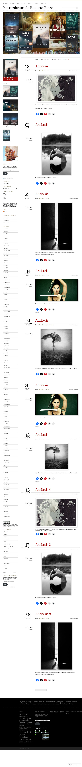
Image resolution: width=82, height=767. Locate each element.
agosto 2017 (6, 406)
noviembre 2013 (7, 516)
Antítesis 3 (43, 545)
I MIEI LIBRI (30, 3)
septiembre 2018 (7, 375)
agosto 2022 (6, 260)
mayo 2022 (6, 267)
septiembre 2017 (7, 404)
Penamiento (23, 730)
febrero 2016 (6, 450)
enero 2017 (6, 423)
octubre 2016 (6, 431)
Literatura (6, 551)
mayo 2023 (6, 238)
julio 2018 (5, 379)
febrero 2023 (6, 245)
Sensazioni (5, 194)
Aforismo (6, 531)
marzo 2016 (6, 448)
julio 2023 (5, 233)
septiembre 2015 (7, 462)
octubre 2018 (6, 372)
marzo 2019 (6, 360)
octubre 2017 (6, 401)
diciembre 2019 (7, 338)
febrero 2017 (6, 421)
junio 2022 (6, 265)
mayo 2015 (6, 472)
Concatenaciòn (7, 539)
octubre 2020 (6, 314)
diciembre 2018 (7, 367)
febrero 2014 (6, 509)
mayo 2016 (6, 443)
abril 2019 (6, 357)
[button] (10, 70)
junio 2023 (6, 236)
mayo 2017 (6, 414)
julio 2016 (5, 438)
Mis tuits (67, 713)
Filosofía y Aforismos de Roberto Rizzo (57, 712)
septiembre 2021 (7, 287)
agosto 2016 (6, 435)
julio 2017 (5, 409)
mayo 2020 (6, 326)
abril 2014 (6, 504)
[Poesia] (37, 731)
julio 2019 (5, 350)
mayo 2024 (6, 228)
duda (27, 720)
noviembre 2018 (7, 370)
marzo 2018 (6, 389)
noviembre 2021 (7, 282)
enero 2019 (6, 365)
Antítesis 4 (43, 490)
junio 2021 (6, 294)
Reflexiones (6, 558)
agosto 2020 (6, 318)
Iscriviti (5, 584)
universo (5, 568)
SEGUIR (5, 173)
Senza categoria (7, 563)
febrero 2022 (6, 275)
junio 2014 (6, 499)
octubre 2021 (6, 284)
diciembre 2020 (7, 309)
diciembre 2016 (7, 426)
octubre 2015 (6, 460)
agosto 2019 (6, 348)
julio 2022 (5, 262)
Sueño (5, 565)
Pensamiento (52, 324)
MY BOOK (36, 3)
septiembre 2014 (7, 491)
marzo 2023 (6, 243)
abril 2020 (6, 328)
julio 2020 (5, 321)
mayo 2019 (6, 355)
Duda (5, 541)
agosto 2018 (6, 377)
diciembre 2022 (7, 250)
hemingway (21, 725)
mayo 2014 (6, 501)
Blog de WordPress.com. (24, 748)
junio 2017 (6, 411)
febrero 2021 (6, 304)
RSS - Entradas (6, 211)
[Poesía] (45, 737)
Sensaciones (6, 217)
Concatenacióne (22, 720)
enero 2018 (6, 394)
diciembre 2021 (7, 279)
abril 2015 (6, 474)
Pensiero (4, 197)
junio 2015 (6, 470)
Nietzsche (25, 728)
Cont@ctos (43, 3)
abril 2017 (6, 416)
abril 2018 (6, 387)
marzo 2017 (6, 418)
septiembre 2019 (7, 345)
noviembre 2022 (7, 253)
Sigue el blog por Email (9, 164)
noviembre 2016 (7, 428)
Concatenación (25, 718)
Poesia (4, 196)
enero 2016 (6, 452)
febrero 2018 (6, 392)
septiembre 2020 (7, 316)
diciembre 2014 (7, 484)
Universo (29, 742)
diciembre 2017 (7, 396)
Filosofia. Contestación (8, 546)
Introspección (25, 727)
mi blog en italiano (21, 3)
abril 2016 (6, 445)
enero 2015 (6, 482)
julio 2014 (5, 496)
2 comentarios (75, 493)
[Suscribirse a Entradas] (3, 211)
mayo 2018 (6, 384)
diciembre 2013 (7, 513)
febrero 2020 (6, 333)
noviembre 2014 (7, 487)
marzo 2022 (6, 272)
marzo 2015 (6, 477)
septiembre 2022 (7, 258)
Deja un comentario (74, 70)
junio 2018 (6, 382)
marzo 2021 (6, 301)
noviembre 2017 (7, 399)
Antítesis (41, 66)
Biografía (5, 3)
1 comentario (75, 275)
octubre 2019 (6, 343)
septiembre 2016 (7, 433)
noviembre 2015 (7, 457)
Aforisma (4, 198)
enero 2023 (6, 248)
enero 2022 (6, 277)
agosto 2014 (6, 494)
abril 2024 (6, 231)
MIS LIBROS (12, 3)
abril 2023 (6, 241)
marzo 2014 (6, 506)
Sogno (4, 193)
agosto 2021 (6, 289)
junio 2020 (6, 323)
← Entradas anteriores (41, 689)
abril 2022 (6, 270)
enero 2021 (6, 306)
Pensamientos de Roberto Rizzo (28, 8)
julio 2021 (5, 292)
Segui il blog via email (11, 575)
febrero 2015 (6, 479)
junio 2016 (6, 440)
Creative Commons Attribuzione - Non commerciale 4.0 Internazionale (10, 526)
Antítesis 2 (43, 614)
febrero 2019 (6, 362)
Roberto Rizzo (41, 70)
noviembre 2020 (7, 311)
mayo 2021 (6, 297)
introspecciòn (6, 548)
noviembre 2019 (7, 340)
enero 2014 (6, 511)
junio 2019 (6, 353)
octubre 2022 (6, 255)
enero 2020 (6, 336)
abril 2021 (6, 299)
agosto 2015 (6, 465)
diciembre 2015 (7, 455)
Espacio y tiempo (7, 544)
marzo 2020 (6, 331)
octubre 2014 (6, 489)
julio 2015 (5, 467)
